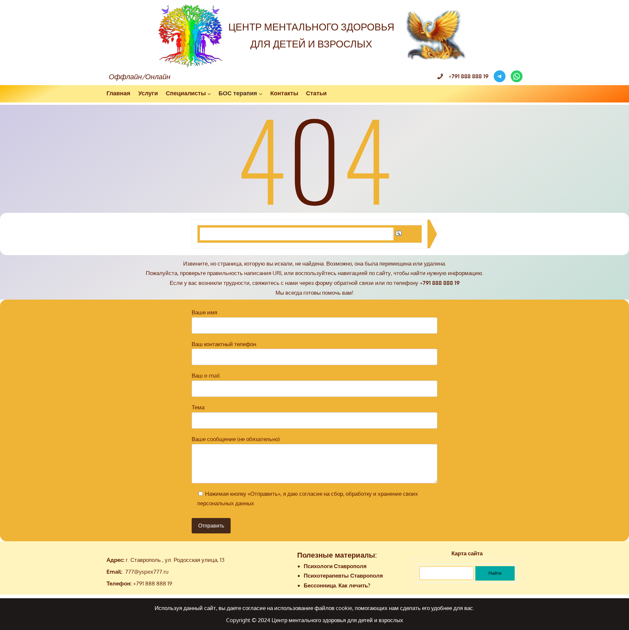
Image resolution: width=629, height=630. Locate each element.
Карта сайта (467, 553)
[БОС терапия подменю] (260, 94)
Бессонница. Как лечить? (337, 585)
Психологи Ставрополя (335, 566)
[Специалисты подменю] (209, 94)
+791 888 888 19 (152, 583)
